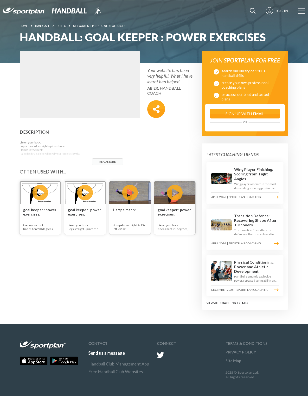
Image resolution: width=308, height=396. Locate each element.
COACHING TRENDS (233, 303)
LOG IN (282, 10)
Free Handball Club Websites (115, 371)
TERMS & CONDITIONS (246, 343)
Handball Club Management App (118, 363)
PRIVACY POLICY (240, 352)
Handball (42, 26)
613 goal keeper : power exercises (99, 26)
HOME (24, 26)
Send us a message (106, 353)
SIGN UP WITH (244, 113)
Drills (61, 26)
